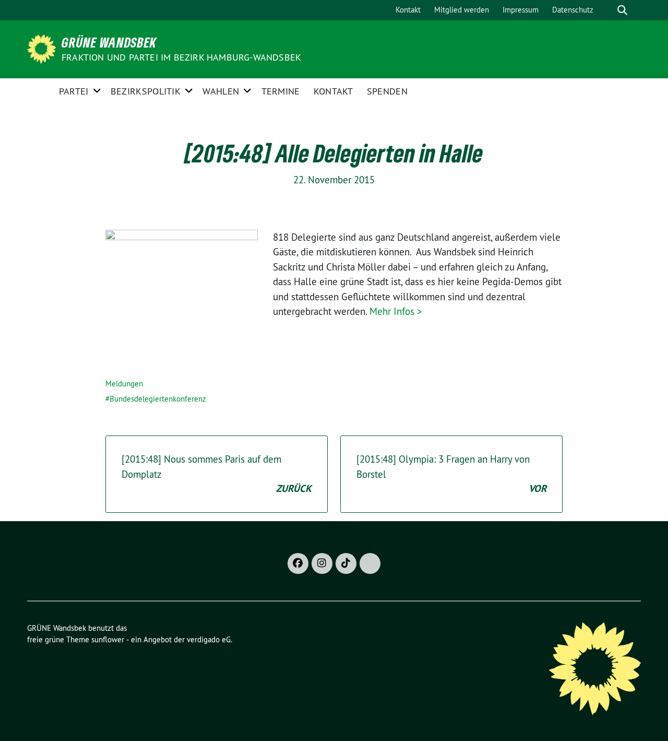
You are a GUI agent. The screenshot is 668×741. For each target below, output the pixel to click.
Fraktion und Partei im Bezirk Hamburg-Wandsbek (181, 57)
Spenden (387, 91)
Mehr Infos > (395, 311)
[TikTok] (346, 563)
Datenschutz (572, 10)
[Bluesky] (370, 563)
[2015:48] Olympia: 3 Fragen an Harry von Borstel (451, 474)
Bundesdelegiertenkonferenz (158, 399)
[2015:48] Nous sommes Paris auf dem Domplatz (217, 474)
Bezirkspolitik (146, 91)
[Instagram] (322, 563)
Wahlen (220, 91)
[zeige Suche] (622, 10)
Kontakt (408, 10)
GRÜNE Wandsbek (109, 42)
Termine (280, 91)
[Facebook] (298, 563)
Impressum (521, 10)
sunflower (107, 639)
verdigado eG (209, 639)
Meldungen (124, 384)
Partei (74, 91)
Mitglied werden (461, 10)
